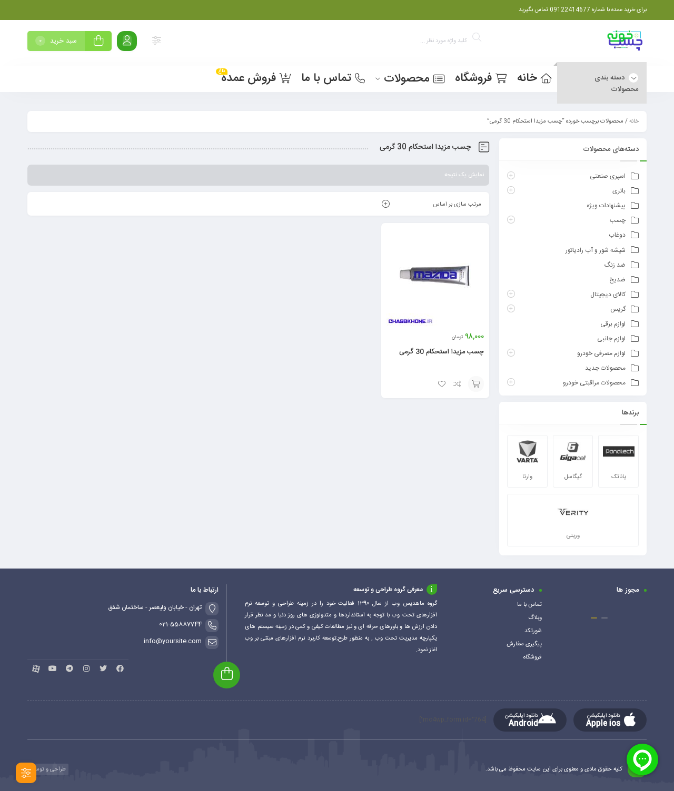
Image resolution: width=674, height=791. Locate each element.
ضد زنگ (615, 265)
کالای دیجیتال (608, 294)
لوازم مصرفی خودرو (601, 353)
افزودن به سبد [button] (476, 384)
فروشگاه (532, 657)
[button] (604, 617)
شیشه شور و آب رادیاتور (596, 250)
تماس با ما (529, 605)
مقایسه (457, 384)
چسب (618, 220)
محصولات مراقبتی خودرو (594, 383)
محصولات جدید (605, 368)
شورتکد (533, 631)
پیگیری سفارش (524, 644)
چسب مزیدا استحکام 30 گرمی (441, 352)
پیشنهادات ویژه (606, 205)
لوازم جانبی (611, 338)
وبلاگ (535, 618)
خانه (634, 121)
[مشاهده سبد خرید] (98, 42)
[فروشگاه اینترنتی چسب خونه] (625, 43)
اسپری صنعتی (608, 176)
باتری (619, 191)
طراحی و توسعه (47, 769)
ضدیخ (617, 280)
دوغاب (617, 235)
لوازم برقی (613, 324)
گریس (618, 309)
